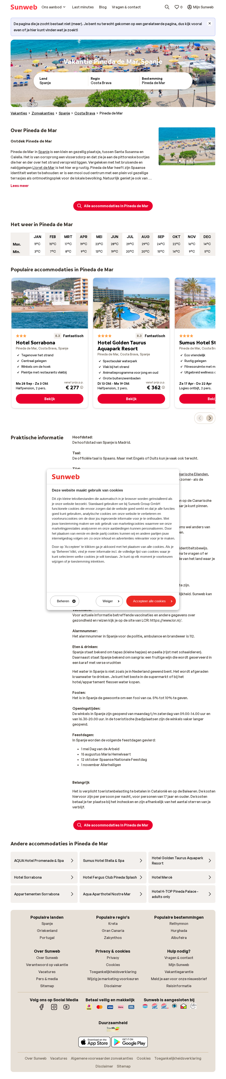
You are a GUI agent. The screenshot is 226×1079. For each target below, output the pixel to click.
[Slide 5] (194, 161)
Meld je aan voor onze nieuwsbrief (179, 979)
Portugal (47, 937)
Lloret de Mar (43, 167)
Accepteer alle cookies (149, 601)
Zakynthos (113, 937)
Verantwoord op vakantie (47, 965)
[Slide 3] (187, 161)
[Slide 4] (190, 161)
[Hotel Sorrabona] (49, 343)
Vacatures (47, 972)
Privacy (113, 957)
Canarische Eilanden (191, 474)
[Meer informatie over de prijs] (81, 387)
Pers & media (47, 979)
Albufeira (179, 937)
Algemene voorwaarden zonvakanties (102, 1058)
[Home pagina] (24, 7)
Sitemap (47, 986)
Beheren (63, 601)
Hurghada (179, 930)
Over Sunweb (47, 957)
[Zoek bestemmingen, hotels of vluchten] (167, 7)
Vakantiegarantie (179, 972)
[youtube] (66, 1009)
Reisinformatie (178, 986)
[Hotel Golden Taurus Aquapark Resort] (131, 343)
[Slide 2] (183, 161)
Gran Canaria (113, 930)
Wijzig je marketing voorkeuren (113, 979)
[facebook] (41, 1009)
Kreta (113, 923)
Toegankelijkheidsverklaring (112, 972)
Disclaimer (113, 986)
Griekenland (47, 930)
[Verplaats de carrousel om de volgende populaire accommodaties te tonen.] (209, 418)
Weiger (108, 601)
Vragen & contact (178, 957)
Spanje (43, 152)
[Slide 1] (180, 161)
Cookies (113, 965)
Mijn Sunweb (179, 965)
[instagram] (54, 1009)
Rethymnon (179, 923)
